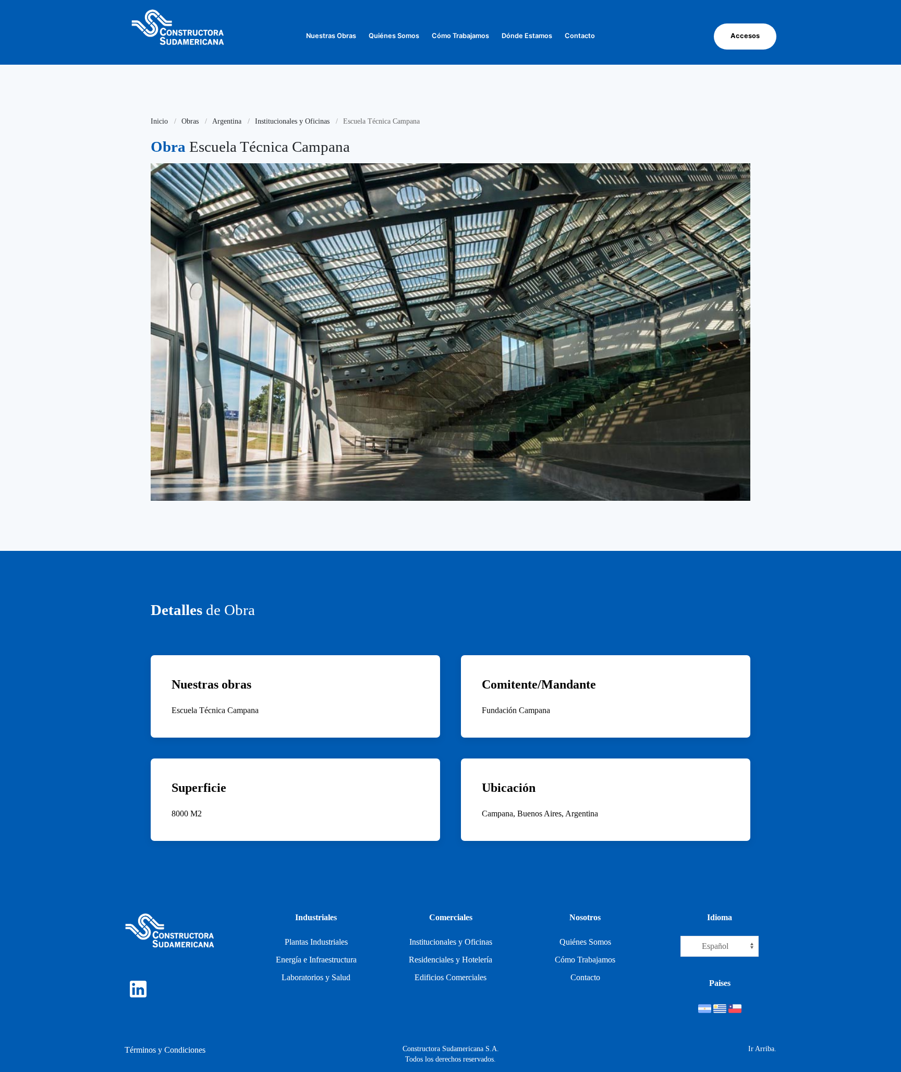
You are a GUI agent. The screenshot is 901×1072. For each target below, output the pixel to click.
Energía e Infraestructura (316, 959)
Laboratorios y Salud (316, 977)
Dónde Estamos (527, 36)
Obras (190, 121)
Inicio (159, 121)
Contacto (580, 36)
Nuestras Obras (331, 36)
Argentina (226, 121)
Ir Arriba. (762, 1049)
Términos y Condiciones (165, 1049)
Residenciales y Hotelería (450, 959)
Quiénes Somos (394, 36)
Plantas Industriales (316, 941)
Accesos (745, 36)
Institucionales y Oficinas (292, 121)
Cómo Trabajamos (460, 36)
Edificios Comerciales (450, 977)
